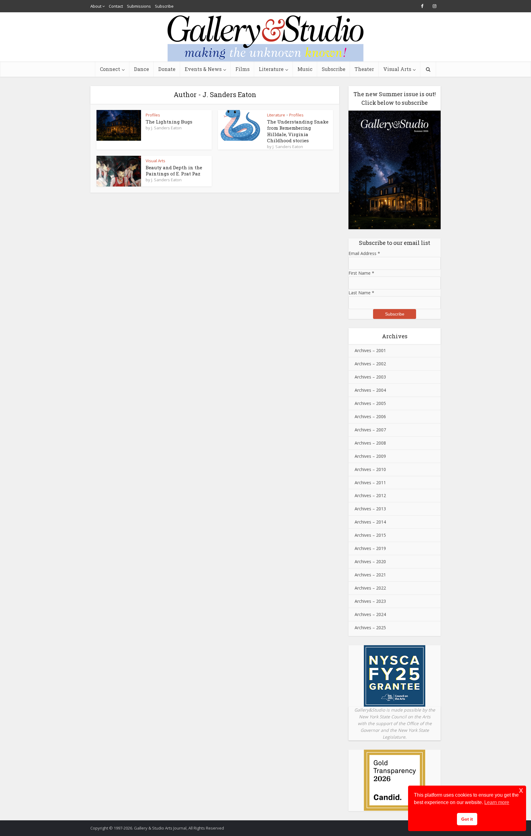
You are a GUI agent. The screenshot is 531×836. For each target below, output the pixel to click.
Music (305, 69)
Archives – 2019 (370, 548)
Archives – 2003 (370, 377)
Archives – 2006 (370, 416)
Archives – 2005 (370, 403)
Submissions (139, 6)
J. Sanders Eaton (166, 128)
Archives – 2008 (370, 443)
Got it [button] (467, 819)
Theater (364, 69)
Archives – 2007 (370, 430)
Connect (110, 69)
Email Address (364, 253)
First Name (361, 273)
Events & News (203, 69)
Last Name (361, 293)
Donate (166, 69)
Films (242, 69)
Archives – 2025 (370, 627)
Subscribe (164, 6)
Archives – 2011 (370, 482)
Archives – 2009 (370, 456)
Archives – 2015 (370, 535)
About (95, 6)
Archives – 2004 (370, 390)
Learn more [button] (496, 802)
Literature (271, 69)
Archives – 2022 (370, 588)
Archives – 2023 (370, 601)
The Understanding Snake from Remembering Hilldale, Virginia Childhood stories (297, 131)
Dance (141, 69)
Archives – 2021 (370, 575)
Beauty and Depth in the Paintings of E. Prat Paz (174, 170)
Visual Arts (397, 69)
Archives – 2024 (370, 614)
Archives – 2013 (370, 509)
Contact (116, 6)
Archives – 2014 (370, 522)
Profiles (153, 115)
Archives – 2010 (370, 469)
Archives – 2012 (370, 495)
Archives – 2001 (370, 350)
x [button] (521, 790)
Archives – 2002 (370, 364)
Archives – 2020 (370, 561)
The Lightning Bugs (169, 122)
